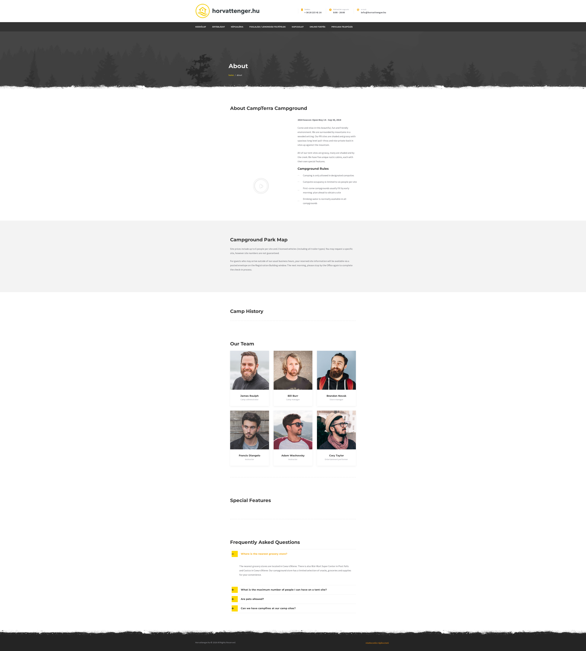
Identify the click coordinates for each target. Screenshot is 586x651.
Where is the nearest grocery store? (264, 554)
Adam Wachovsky (293, 455)
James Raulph (249, 395)
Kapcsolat (298, 27)
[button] (260, 186)
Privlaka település (342, 27)
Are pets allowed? (252, 599)
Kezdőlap (200, 27)
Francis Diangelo (249, 455)
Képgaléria (237, 27)
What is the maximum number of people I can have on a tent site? (284, 590)
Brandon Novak (336, 395)
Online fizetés (317, 27)
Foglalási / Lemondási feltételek (267, 27)
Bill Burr (293, 395)
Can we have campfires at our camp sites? (268, 608)
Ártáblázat (218, 27)
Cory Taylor (336, 455)
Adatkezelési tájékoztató (377, 643)
